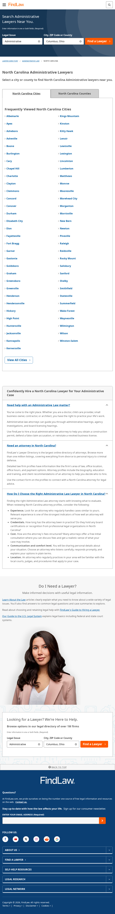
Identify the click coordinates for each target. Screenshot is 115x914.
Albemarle (12, 116)
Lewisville (66, 146)
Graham (11, 273)
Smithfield (66, 288)
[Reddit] (47, 839)
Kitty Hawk (66, 131)
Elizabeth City (14, 221)
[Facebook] (5, 839)
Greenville (12, 288)
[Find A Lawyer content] (109, 859)
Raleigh (64, 243)
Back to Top (59, 767)
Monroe (64, 183)
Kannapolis (13, 340)
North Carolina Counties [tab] (74, 93)
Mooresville (67, 191)
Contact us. (21, 802)
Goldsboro (12, 266)
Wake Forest (67, 311)
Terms (5, 905)
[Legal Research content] (109, 879)
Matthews (66, 176)
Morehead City (68, 198)
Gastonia (11, 258)
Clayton (11, 183)
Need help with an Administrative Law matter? (38, 405)
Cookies (45, 905)
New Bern (66, 221)
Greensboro (13, 281)
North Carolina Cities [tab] (26, 93)
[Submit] (102, 820)
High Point (12, 318)
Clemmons (12, 191)
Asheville (11, 138)
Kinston (64, 123)
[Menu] (4, 5)
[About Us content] (109, 850)
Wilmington (67, 325)
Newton (64, 228)
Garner (10, 251)
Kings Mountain (69, 116)
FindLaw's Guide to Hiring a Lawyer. (80, 610)
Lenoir (64, 138)
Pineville (65, 236)
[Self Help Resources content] (109, 869)
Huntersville (13, 325)
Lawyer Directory (10, 61)
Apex (9, 123)
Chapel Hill (12, 168)
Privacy (17, 905)
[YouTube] (16, 839)
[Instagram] (36, 839)
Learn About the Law (14, 599)
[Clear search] (39, 744)
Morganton (67, 206)
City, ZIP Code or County (58, 35)
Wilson (64, 333)
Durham (11, 213)
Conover (11, 206)
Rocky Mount (68, 258)
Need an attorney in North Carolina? (31, 445)
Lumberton (66, 168)
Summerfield (67, 303)
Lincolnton (66, 161)
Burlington (13, 153)
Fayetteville (13, 236)
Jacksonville (13, 333)
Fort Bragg (12, 243)
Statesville (66, 296)
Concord (11, 198)
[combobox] (22, 41)
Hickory (11, 311)
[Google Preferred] (57, 839)
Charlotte (12, 176)
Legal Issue (9, 35)
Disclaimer (31, 905)
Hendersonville (15, 303)
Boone (10, 146)
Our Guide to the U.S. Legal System (22, 616)
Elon (9, 228)
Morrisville (66, 213)
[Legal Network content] (109, 889)
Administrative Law (30, 61)
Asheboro (12, 131)
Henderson (12, 296)
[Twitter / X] (26, 839)
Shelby (64, 281)
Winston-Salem (69, 340)
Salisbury (65, 266)
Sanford (64, 273)
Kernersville (13, 348)
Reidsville (65, 251)
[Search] (109, 4)
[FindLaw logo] (17, 4)
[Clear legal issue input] (39, 41)
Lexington (66, 153)
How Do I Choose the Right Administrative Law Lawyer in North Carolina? (56, 494)
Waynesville (67, 318)
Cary (9, 161)
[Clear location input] (80, 41)
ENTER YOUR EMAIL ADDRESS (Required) (23, 814)
